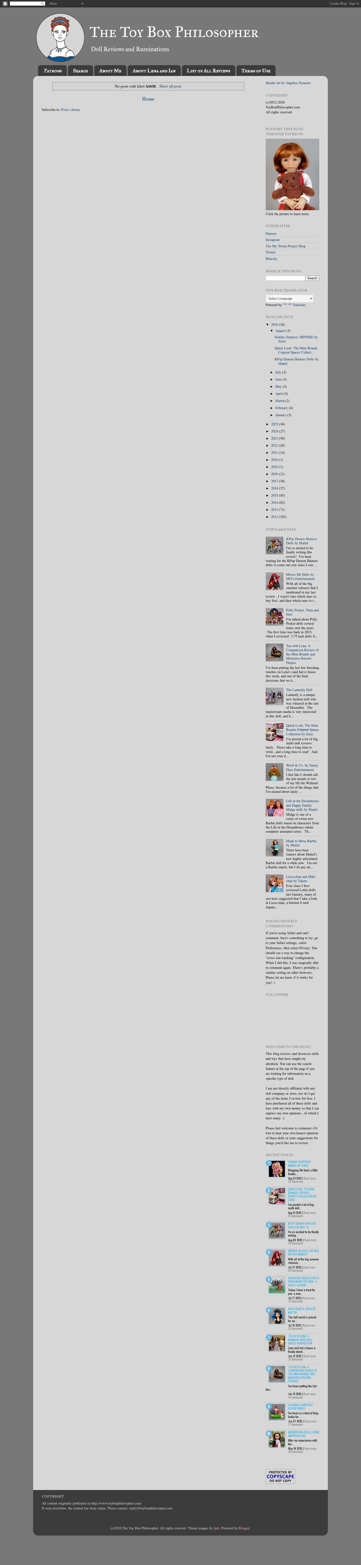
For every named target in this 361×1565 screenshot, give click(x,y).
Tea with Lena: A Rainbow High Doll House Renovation (300, 1339)
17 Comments (295, 1424)
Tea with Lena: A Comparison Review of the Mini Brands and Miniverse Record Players (302, 654)
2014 (275, 502)
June (279, 379)
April (279, 393)
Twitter (271, 252)
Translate (299, 304)
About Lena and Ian (154, 71)
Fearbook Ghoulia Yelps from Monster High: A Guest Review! (303, 1281)
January (281, 415)
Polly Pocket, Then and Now (302, 612)
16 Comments (295, 1216)
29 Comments (295, 1181)
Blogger (244, 1528)
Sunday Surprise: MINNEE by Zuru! (296, 339)
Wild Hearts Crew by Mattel (302, 1310)
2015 (275, 495)
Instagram (273, 239)
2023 (275, 438)
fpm (216, 1528)
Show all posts (170, 86)
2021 (275, 452)
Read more (310, 1178)
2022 (275, 445)
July (278, 372)
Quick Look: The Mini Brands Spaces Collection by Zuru (302, 729)
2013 (275, 509)
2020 (275, 459)
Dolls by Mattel (301, 540)
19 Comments (295, 1397)
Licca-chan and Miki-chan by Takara (301, 878)
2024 (275, 431)
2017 (275, 481)
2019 (275, 466)
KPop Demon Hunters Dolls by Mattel (297, 361)
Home (148, 98)
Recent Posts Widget (275, 1459)
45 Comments (295, 1270)
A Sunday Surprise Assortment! (300, 1406)
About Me (110, 71)
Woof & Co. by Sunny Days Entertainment (302, 767)
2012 (275, 516)
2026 (275, 324)
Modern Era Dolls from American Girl (303, 1434)
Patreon (271, 233)
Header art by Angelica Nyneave (288, 82)
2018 (275, 474)
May (279, 386)
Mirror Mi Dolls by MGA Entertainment (300, 576)
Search (80, 71)
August (280, 330)
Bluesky (271, 258)
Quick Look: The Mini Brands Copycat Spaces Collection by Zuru (302, 1194)
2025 (275, 424)
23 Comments (295, 1301)
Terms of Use (255, 71)
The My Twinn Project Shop (285, 246)
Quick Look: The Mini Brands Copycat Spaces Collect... (296, 350)
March (280, 400)
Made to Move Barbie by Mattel (301, 843)
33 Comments (295, 1359)
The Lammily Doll (299, 689)
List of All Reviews (208, 71)
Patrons (53, 71)
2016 (275, 488)
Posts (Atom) (70, 109)
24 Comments (295, 1243)
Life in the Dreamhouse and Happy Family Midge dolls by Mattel (302, 805)
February (282, 407)
